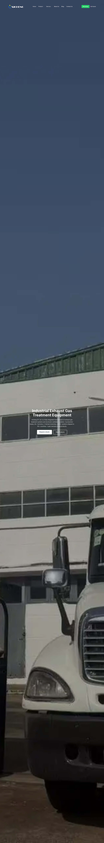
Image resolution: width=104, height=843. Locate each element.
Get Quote (93, 6)
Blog (62, 6)
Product (40, 6)
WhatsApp (85, 6)
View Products (60, 432)
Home (34, 6)
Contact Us (69, 6)
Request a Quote (44, 432)
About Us (56, 6)
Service (48, 6)
